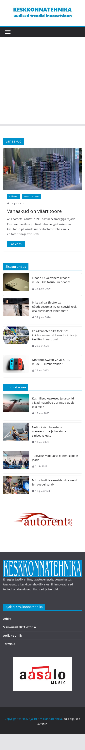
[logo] (42, 563)
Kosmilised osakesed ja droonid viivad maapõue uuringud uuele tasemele (53, 403)
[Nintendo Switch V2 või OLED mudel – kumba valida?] (16, 366)
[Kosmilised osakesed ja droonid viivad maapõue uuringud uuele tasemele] (16, 407)
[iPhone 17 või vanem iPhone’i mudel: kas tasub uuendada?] (16, 284)
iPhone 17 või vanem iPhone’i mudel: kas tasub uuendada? (51, 280)
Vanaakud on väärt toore (34, 211)
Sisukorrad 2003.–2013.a (19, 627)
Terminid (9, 644)
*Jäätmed (13, 196)
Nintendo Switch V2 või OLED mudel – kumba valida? (51, 362)
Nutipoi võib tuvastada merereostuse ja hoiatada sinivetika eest (49, 431)
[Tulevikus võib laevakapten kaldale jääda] (16, 462)
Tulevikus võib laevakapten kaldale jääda (55, 458)
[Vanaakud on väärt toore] (42, 169)
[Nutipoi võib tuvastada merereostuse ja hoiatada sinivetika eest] (16, 436)
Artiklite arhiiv (32, 196)
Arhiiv (7, 619)
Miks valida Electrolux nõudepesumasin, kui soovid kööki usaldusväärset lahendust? (54, 307)
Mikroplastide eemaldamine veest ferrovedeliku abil (54, 482)
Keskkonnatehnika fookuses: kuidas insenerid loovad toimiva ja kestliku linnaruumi (54, 335)
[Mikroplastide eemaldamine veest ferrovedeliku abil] (16, 487)
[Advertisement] (42, 81)
